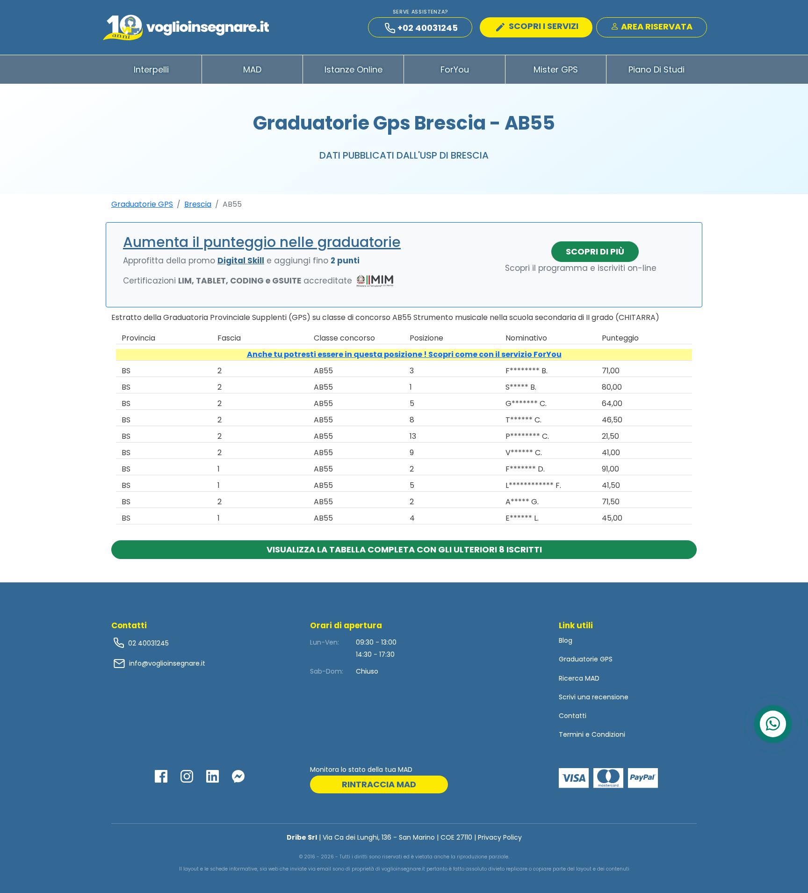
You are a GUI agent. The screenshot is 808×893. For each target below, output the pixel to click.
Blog (565, 640)
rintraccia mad (379, 784)
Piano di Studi (656, 69)
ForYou (454, 69)
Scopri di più (595, 251)
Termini (571, 734)
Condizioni (608, 734)
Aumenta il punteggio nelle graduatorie (262, 242)
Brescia (197, 204)
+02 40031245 (427, 28)
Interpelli (151, 69)
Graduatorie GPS (142, 204)
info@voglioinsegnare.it (167, 663)
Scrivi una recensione (593, 697)
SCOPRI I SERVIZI (542, 26)
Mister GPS (556, 69)
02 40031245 (147, 643)
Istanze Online (353, 69)
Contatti (572, 715)
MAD (252, 69)
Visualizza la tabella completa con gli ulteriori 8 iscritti (404, 549)
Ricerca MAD (579, 678)
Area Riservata (656, 26)
